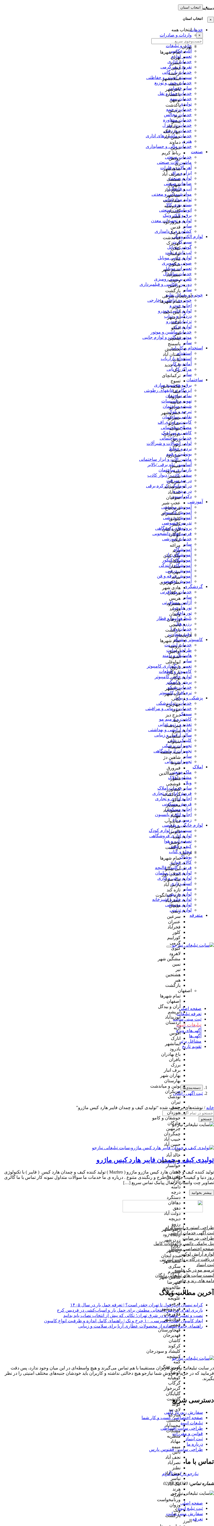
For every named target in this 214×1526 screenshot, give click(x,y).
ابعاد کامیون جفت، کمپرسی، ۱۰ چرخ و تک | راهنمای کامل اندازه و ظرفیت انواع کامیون (123, 1320)
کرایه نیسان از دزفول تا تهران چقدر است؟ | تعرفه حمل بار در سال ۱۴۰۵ (136, 1304)
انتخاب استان (190, 7)
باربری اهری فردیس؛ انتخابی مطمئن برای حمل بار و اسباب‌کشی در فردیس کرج (130, 1310)
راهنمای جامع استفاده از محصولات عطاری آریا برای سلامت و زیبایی (140, 1326)
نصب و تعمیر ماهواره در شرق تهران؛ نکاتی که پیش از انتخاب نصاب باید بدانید (133, 1315)
